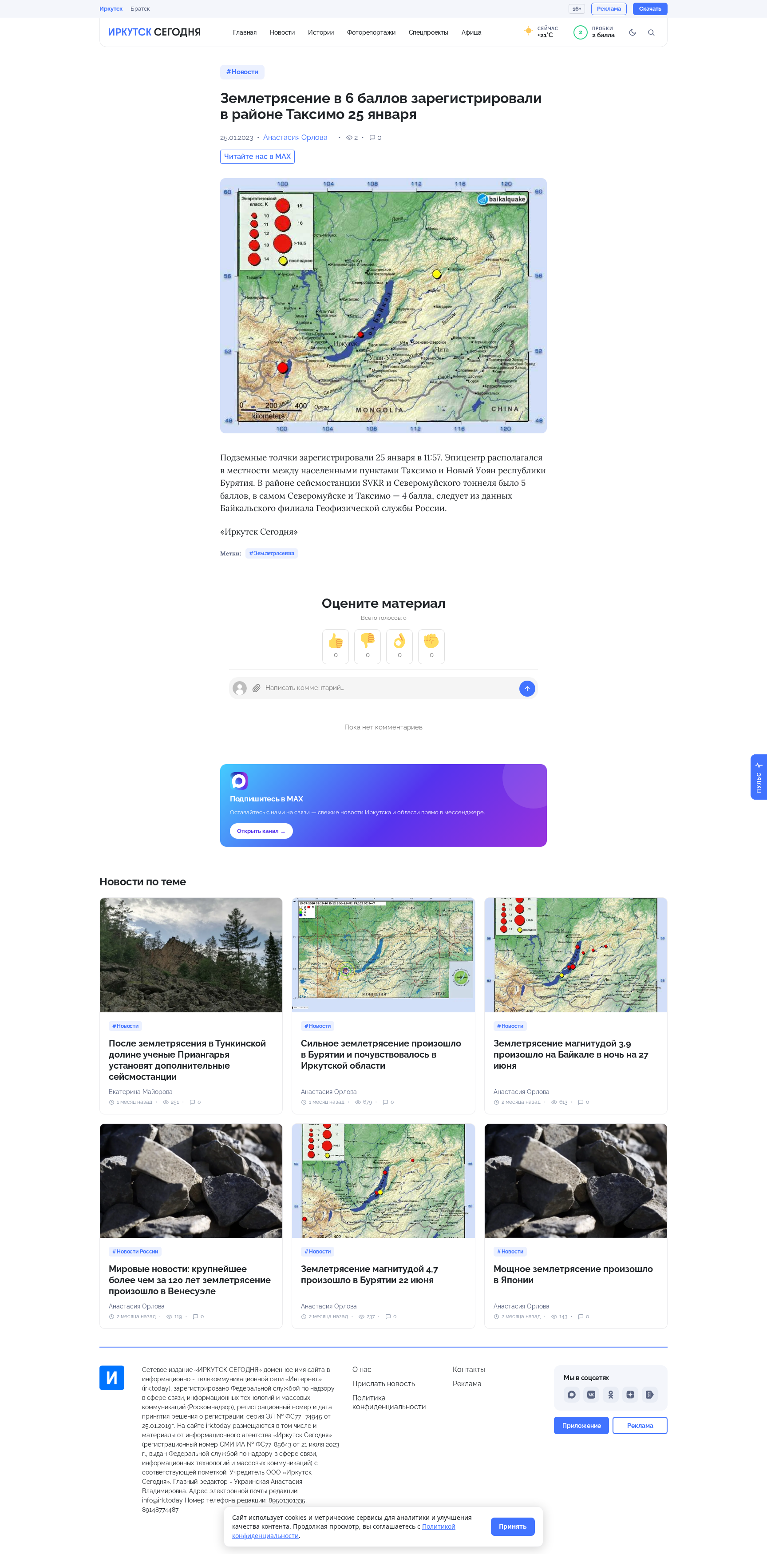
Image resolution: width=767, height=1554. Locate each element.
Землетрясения (274, 553)
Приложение (581, 1425)
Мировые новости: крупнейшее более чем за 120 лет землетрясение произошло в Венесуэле (190, 1280)
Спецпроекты (429, 32)
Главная (245, 32)
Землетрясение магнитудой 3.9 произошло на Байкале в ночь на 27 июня (571, 1054)
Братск (140, 8)
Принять (513, 1526)
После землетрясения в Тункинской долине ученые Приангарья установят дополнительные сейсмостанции (187, 1060)
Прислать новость (383, 1384)
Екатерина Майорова (141, 1091)
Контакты (469, 1369)
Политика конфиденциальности (389, 1402)
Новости (282, 32)
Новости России (137, 1252)
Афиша (472, 32)
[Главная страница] (154, 32)
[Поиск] (651, 32)
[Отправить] (527, 689)
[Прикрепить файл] (256, 688)
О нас (362, 1369)
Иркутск (111, 8)
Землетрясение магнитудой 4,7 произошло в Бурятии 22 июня (369, 1274)
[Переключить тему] (632, 32)
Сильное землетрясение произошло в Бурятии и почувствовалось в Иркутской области (381, 1054)
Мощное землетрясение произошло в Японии (573, 1274)
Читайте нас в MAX (257, 156)
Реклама (467, 1384)
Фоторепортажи (371, 32)
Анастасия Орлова (295, 137)
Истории (321, 32)
